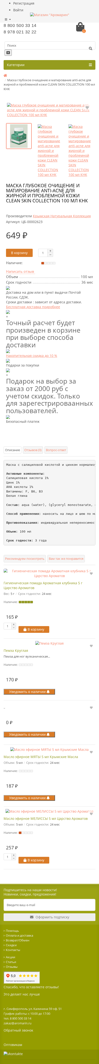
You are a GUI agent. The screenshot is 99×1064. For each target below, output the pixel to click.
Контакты (13, 950)
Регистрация (23, 3)
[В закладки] (87, 107)
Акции (10, 957)
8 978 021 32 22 (20, 32)
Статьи (11, 962)
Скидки (11, 945)
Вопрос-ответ (56, 450)
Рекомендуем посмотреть (24, 558)
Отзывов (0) (33, 450)
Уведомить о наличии (28, 691)
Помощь (12, 930)
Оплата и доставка (19, 935)
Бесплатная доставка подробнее (33, 307)
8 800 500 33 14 (20, 25)
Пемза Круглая (16, 650)
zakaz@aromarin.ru (17, 1023)
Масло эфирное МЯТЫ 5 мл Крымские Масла (41, 756)
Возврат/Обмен (17, 940)
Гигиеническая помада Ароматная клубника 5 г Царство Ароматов (43, 585)
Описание (12, 450)
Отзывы (12, 966)
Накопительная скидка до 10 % (31, 355)
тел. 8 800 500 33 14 (17, 1018)
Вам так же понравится (66, 558)
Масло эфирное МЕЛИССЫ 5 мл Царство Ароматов (46, 818)
